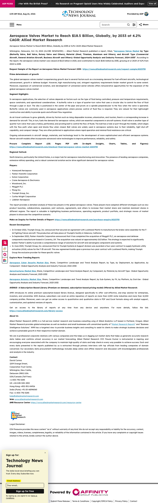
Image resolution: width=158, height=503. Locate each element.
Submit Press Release (60, 501)
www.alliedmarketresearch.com (29, 399)
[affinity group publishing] (5, 254)
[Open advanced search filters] (134, 24)
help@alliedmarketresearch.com (24, 396)
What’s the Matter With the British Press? (26, 3)
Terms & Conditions (80, 501)
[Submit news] (5, 243)
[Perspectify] (5, 249)
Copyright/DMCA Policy (102, 501)
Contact (133, 501)
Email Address (13, 481)
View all (152, 3)
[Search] (128, 24)
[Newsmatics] (5, 260)
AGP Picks (7, 4)
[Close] (45, 453)
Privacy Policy (121, 501)
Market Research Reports (123, 324)
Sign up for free (25, 491)
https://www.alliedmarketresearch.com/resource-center (56, 402)
